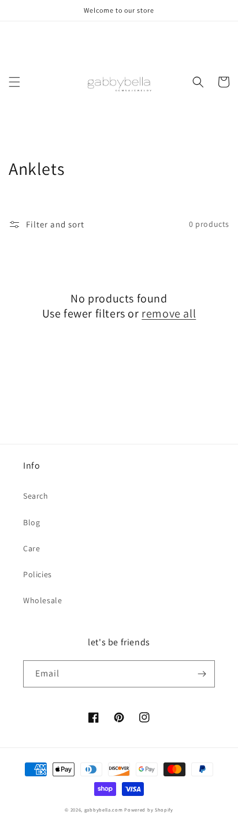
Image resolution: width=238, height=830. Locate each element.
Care (31, 548)
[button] (14, 82)
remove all (169, 313)
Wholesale (42, 600)
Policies (37, 574)
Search (36, 496)
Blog (31, 522)
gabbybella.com (103, 809)
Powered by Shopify (148, 809)
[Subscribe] (201, 673)
